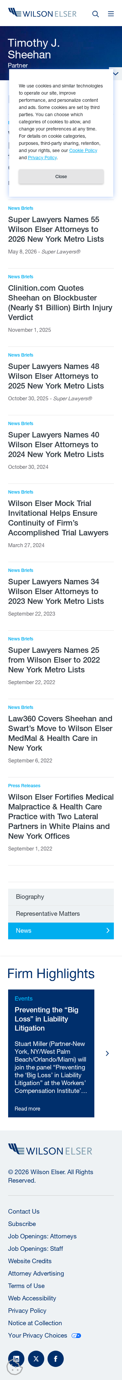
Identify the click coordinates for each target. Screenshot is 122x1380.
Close (61, 176)
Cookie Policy (83, 150)
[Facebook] (55, 1359)
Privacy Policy (27, 1310)
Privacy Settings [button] (16, 1368)
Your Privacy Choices (37, 1335)
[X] (36, 1359)
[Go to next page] (107, 1053)
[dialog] (61, 133)
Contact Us (24, 1211)
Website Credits (30, 1261)
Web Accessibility (32, 1298)
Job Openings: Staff (35, 1248)
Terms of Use (26, 1285)
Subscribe (22, 1223)
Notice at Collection (35, 1322)
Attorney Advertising (36, 1273)
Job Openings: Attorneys (42, 1236)
